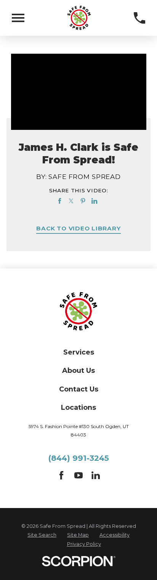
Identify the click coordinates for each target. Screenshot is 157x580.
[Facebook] (61, 477)
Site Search (41, 535)
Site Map (78, 535)
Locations (78, 407)
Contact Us (78, 389)
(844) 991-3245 (78, 458)
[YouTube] (78, 477)
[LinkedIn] (95, 477)
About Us (78, 370)
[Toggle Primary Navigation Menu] (18, 18)
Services (78, 352)
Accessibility (114, 535)
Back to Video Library (78, 228)
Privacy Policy (84, 544)
